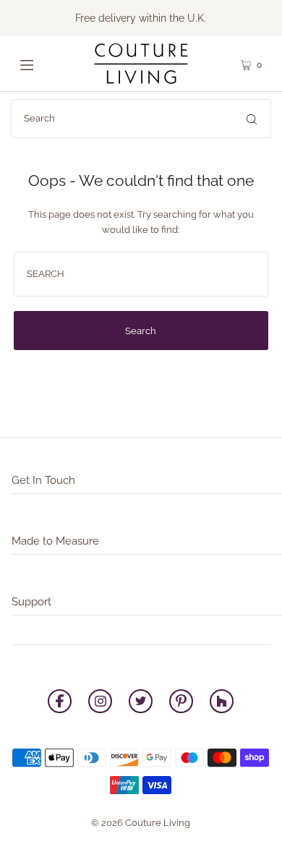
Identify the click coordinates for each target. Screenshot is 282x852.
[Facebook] (60, 703)
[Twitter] (141, 703)
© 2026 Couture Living (140, 822)
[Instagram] (100, 703)
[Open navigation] (41, 63)
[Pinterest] (181, 703)
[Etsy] (222, 703)
